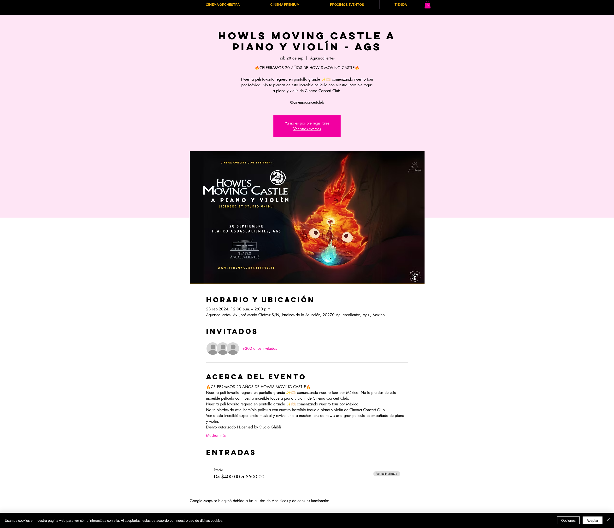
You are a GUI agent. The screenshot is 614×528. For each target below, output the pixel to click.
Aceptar (592, 520)
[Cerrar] (608, 520)
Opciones (568, 520)
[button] (427, 4)
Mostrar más (216, 435)
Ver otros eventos (307, 128)
